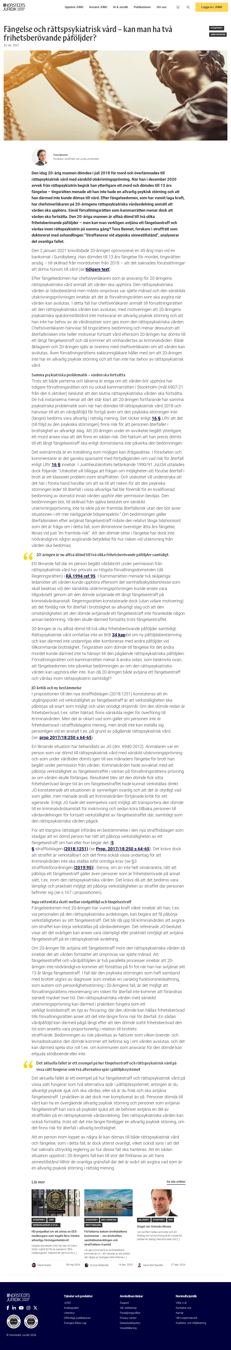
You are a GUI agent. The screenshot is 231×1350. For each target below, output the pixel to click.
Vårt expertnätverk (186, 1318)
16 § (156, 418)
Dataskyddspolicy (130, 1323)
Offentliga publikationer (77, 1318)
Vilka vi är (181, 1302)
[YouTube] (23, 1308)
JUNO (67, 1302)
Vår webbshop (128, 1307)
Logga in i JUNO (211, 7)
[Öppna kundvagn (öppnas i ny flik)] (178, 7)
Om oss (161, 7)
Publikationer (142, 7)
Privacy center (128, 1318)
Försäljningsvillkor (130, 1313)
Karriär (180, 1313)
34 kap (118, 634)
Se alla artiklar (176, 1181)
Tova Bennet (60, 154)
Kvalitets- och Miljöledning (191, 1323)
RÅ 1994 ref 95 (80, 576)
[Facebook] (9, 1308)
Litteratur (69, 1313)
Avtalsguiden (71, 1307)
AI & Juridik (120, 7)
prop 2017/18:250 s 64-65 (65, 737)
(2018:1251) (76, 848)
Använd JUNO (98, 7)
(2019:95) (83, 867)
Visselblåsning (128, 1328)
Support (124, 1302)
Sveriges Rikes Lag (75, 1323)
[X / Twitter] (36, 1308)
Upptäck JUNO (74, 7)
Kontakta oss (183, 1307)
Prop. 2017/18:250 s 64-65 (122, 848)
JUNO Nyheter (218, 34)
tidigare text (97, 269)
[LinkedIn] (15, 1308)
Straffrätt (217, 28)
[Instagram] (30, 1308)
